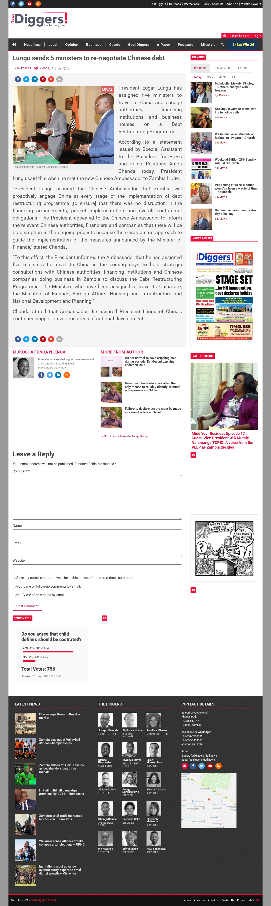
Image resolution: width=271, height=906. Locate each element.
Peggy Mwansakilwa (130, 790)
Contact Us (227, 900)
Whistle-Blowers (251, 4)
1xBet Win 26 (243, 44)
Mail (251, 900)
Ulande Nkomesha (104, 761)
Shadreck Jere (107, 789)
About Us (217, 4)
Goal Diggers (138, 44)
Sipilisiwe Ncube (132, 730)
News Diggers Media (42, 900)
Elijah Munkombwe (154, 761)
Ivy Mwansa (105, 848)
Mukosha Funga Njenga (33, 68)
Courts (114, 44)
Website (19, 560)
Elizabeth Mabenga (152, 820)
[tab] (200, 68)
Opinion (71, 44)
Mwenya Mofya (132, 759)
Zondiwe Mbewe (157, 730)
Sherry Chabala (156, 789)
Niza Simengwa (156, 848)
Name (17, 526)
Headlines (32, 44)
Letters (187, 900)
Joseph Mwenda (108, 730)
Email (17, 543)
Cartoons (175, 4)
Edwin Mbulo (130, 848)
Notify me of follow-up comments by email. (48, 586)
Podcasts (185, 44)
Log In (257, 36)
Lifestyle (208, 44)
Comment (21, 471)
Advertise (232, 4)
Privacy (241, 900)
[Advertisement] (181, 21)
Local (52, 44)
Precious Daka (131, 819)
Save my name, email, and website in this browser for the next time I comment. (74, 578)
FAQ (247, 36)
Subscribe (236, 36)
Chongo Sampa (107, 819)
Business (93, 44)
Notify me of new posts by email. (40, 595)
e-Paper (163, 44)
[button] (18, 79)
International (191, 4)
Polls (206, 4)
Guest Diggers (157, 4)
